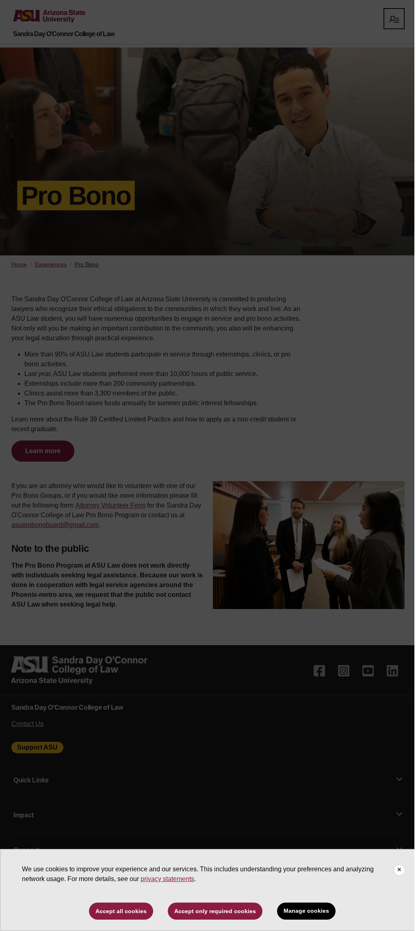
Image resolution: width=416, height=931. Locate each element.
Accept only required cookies (215, 911)
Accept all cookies (121, 911)
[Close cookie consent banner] (399, 870)
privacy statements (167, 878)
